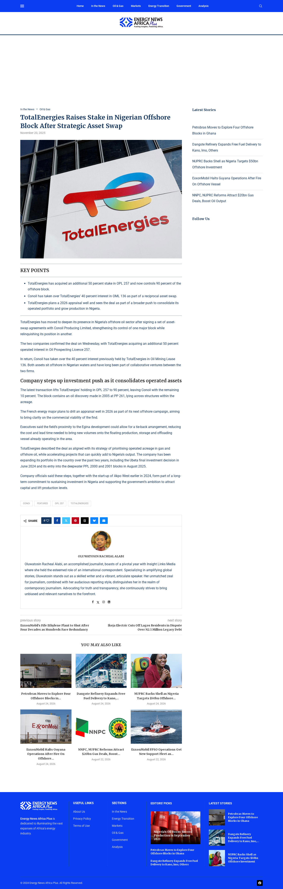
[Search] (261, 6)
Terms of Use (81, 825)
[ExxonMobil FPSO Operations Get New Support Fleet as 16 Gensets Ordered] (156, 726)
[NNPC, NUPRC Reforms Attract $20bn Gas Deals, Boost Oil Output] (101, 726)
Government (184, 5)
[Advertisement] (141, 66)
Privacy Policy (82, 818)
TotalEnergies (79, 503)
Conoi (26, 503)
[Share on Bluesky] (94, 520)
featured (42, 503)
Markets (136, 5)
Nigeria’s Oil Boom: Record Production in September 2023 (173, 835)
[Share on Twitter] (66, 520)
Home (80, 5)
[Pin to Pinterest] (75, 520)
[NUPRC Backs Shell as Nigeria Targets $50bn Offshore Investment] (156, 671)
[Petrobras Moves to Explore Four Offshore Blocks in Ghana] (45, 671)
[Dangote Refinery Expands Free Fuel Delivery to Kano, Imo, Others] (101, 671)
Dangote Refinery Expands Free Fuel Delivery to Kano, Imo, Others (174, 862)
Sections (119, 803)
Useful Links (83, 803)
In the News (98, 5)
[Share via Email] (104, 520)
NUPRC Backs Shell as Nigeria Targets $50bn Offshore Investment (243, 858)
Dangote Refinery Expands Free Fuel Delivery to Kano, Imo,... (243, 838)
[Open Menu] (22, 6)
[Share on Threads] (85, 520)
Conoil (59, 328)
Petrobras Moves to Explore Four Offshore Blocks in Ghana (172, 851)
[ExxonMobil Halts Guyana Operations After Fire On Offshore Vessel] (45, 726)
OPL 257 (102, 390)
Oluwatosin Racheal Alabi (101, 556)
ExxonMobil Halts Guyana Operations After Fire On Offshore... (45, 754)
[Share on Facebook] (57, 520)
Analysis (203, 5)
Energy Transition (158, 5)
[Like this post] (47, 520)
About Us (79, 811)
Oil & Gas (118, 5)
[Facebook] (260, 883)
